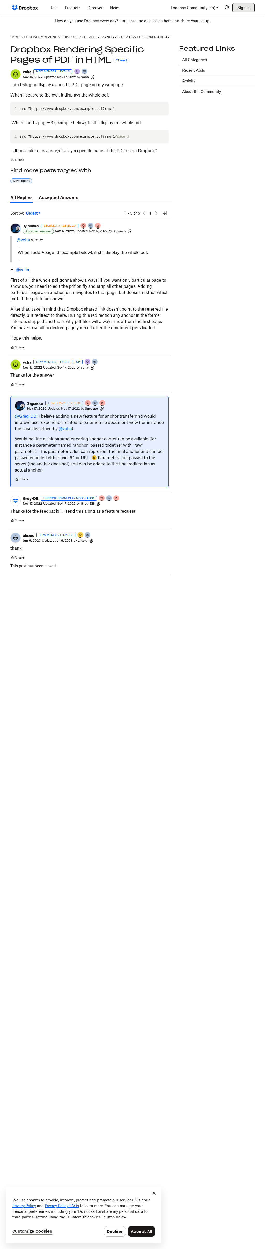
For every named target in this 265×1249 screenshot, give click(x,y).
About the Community (201, 91)
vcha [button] (27, 72)
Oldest (32, 213)
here (168, 21)
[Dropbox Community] (25, 8)
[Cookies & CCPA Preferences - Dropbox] (83, 1215)
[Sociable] (91, 226)
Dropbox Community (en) (193, 7)
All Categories (194, 59)
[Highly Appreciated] (98, 226)
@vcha (23, 240)
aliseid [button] (28, 535)
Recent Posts (193, 70)
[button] (15, 74)
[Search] (227, 7)
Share (17, 160)
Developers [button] (21, 181)
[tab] (21, 197)
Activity (188, 81)
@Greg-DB (25, 416)
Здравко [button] (31, 226)
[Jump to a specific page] (164, 213)
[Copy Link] (93, 77)
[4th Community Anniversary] (83, 226)
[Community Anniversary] (80, 535)
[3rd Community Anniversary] (77, 71)
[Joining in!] (85, 71)
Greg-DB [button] (31, 498)
